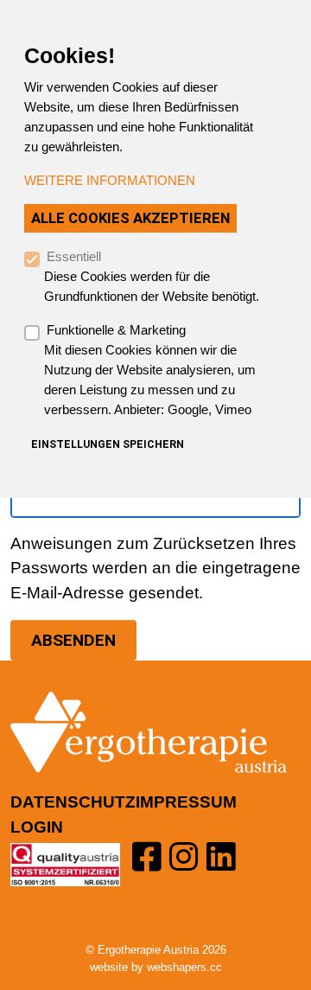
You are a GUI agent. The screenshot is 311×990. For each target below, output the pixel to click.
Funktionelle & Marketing (116, 330)
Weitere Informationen (109, 180)
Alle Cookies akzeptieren (130, 218)
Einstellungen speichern (107, 444)
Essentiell (74, 256)
